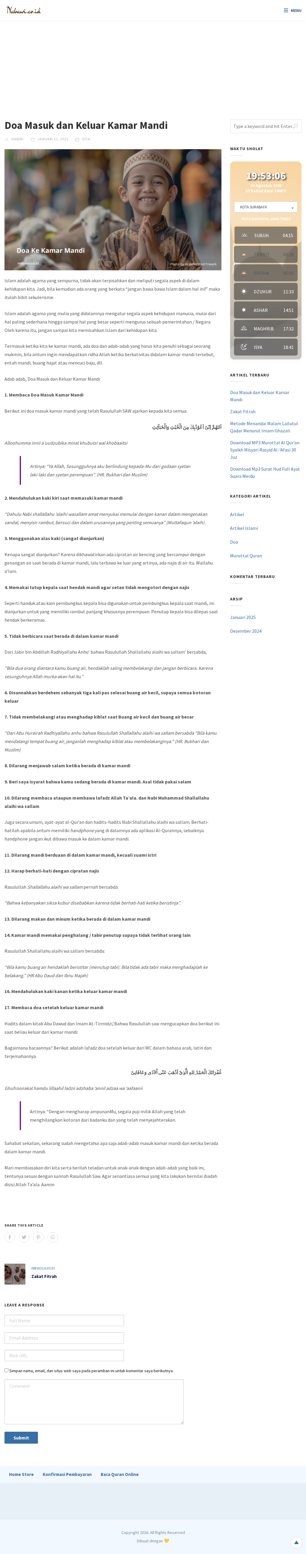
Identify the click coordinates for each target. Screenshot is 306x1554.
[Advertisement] (153, 65)
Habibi (17, 139)
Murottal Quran (246, 556)
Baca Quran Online (120, 1474)
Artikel (237, 514)
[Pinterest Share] (38, 1237)
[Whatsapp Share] (53, 1237)
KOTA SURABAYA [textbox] (253, 207)
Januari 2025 (243, 617)
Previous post (43, 1268)
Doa (86, 139)
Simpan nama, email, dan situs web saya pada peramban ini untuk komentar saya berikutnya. (91, 1370)
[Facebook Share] (9, 1237)
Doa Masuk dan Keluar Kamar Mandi (259, 395)
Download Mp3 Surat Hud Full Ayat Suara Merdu (265, 472)
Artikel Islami (244, 528)
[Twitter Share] (24, 1237)
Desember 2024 (245, 631)
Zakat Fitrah (44, 1276)
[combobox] (266, 207)
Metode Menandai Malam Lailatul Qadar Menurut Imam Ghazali (264, 427)
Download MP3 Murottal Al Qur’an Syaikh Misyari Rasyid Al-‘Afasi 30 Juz (264, 450)
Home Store (21, 1474)
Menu (296, 10)
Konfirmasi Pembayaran (67, 1474)
